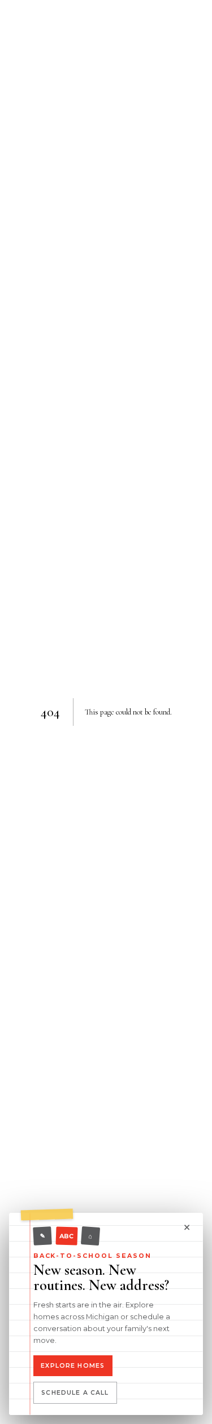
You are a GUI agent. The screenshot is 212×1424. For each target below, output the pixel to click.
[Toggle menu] (106, 27)
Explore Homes (73, 1365)
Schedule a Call (75, 1392)
